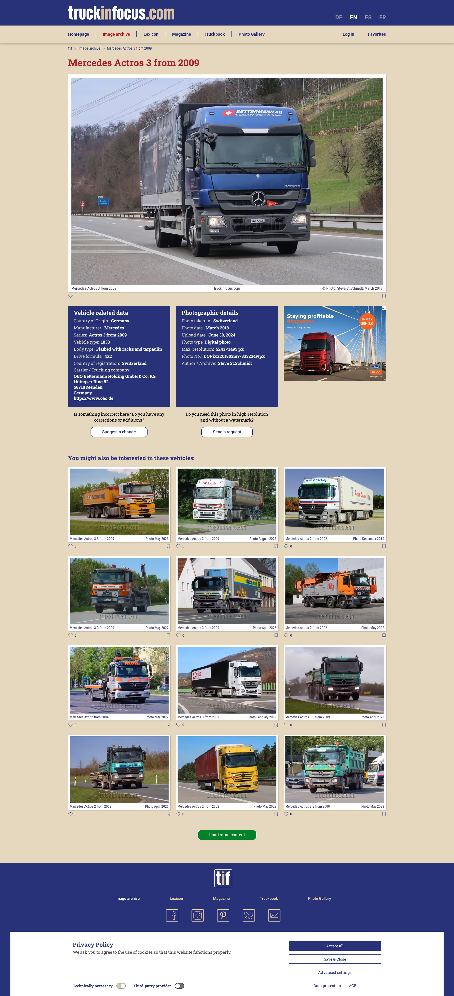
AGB (352, 985)
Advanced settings (335, 972)
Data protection (327, 985)
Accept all (335, 945)
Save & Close (335, 959)
